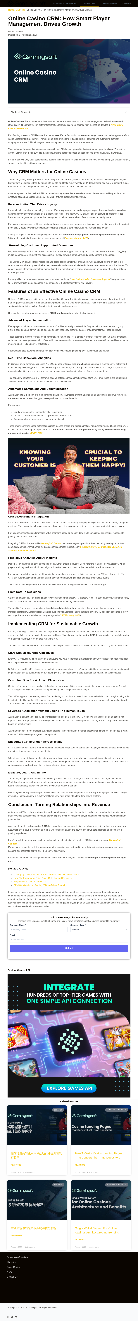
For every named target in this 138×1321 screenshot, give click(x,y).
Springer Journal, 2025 (76, 238)
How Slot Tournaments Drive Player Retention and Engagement (44, 878)
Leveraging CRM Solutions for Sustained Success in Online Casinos (46, 874)
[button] (126, 112)
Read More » (16, 1165)
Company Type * (78, 925)
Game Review (110, 3)
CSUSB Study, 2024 (70, 615)
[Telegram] (16, 1317)
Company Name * (18, 925)
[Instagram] (12, 1317)
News (9, 1272)
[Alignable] (8, 1317)
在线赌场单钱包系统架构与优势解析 (33, 1228)
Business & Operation (64, 3)
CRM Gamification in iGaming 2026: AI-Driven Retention (40, 885)
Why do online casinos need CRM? (30, 881)
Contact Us (12, 1277)
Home (11, 10)
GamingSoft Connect (52, 543)
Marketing (89, 3)
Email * (13, 935)
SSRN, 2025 (36, 433)
